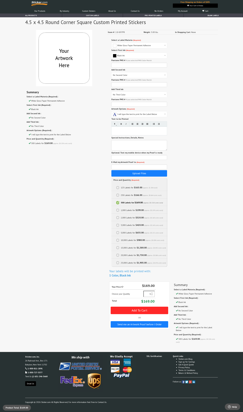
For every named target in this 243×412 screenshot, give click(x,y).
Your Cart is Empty (196, 5)
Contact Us (135, 11)
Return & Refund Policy (188, 373)
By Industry (64, 11)
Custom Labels (92, 15)
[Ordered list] (158, 123)
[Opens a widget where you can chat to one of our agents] (232, 407)
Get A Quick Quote (186, 364)
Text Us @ (36, 376)
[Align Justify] (147, 123)
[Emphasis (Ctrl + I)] (126, 123)
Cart (206, 11)
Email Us (30, 383)
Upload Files (139, 173)
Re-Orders (159, 11)
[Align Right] (142, 123)
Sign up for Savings (186, 362)
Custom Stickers (88, 11)
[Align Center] (137, 123)
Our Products (39, 11)
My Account (182, 11)
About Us (112, 11)
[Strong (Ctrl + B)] (121, 123)
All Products (31, 15)
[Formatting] (114, 123)
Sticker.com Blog (185, 359)
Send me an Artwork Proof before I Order (139, 324)
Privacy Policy (184, 367)
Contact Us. (102, 402)
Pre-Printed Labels (153, 15)
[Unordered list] (153, 123)
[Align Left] (132, 123)
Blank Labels (213, 15)
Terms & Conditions (186, 370)
